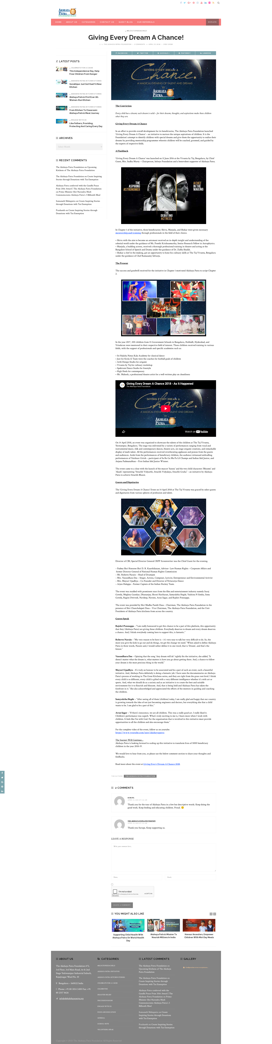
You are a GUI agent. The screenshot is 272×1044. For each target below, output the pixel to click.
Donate (212, 22)
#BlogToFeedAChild (137, 31)
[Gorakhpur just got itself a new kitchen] (61, 81)
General (101, 1018)
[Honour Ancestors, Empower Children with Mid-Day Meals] (199, 925)
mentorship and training (128, 232)
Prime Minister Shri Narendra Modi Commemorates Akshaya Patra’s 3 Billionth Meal (78, 193)
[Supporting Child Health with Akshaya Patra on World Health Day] (128, 925)
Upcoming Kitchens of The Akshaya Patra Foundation (76, 169)
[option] (128, 930)
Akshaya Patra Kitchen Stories (86, 81)
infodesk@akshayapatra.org (71, 998)
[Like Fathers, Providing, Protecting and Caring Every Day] (61, 121)
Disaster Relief (104, 995)
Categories (88, 22)
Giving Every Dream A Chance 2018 (161, 764)
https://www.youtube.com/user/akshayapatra (139, 732)
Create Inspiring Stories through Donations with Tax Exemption (79, 178)
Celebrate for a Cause (82, 68)
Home (60, 3)
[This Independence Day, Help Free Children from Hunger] (61, 68)
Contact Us (107, 22)
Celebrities (102, 989)
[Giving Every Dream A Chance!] (163, 79)
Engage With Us (79, 120)
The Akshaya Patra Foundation (117, 44)
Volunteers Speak (105, 1030)
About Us (71, 22)
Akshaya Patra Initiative (108, 971)
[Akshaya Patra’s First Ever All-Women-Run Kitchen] (61, 94)
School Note (103, 1024)
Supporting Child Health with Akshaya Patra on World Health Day (128, 938)
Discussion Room (105, 1000)
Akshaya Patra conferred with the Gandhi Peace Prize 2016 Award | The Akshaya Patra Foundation (78, 187)
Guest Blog (126, 22)
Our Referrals (146, 22)
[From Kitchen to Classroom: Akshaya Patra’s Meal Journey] (61, 107)
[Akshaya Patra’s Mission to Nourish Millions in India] (163, 925)
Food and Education (106, 1012)
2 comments (139, 44)
